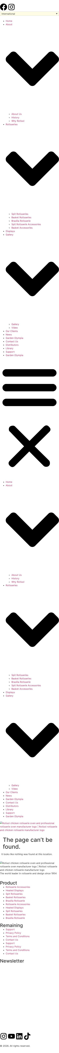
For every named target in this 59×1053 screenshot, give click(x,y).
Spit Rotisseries (19, 213)
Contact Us (12, 341)
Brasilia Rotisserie (21, 220)
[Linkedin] (19, 1036)
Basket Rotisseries (21, 217)
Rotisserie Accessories (18, 887)
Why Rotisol (17, 120)
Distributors (12, 344)
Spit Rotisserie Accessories (26, 224)
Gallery (15, 324)
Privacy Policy (13, 932)
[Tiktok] (27, 1036)
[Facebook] (3, 7)
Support (10, 351)
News (9, 334)
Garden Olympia (14, 338)
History (15, 117)
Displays (10, 231)
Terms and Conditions (18, 936)
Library (9, 348)
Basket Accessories (22, 227)
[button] (29, 417)
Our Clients (12, 331)
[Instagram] (11, 7)
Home (9, 21)
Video (14, 327)
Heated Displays (14, 890)
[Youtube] (11, 1036)
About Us (16, 114)
